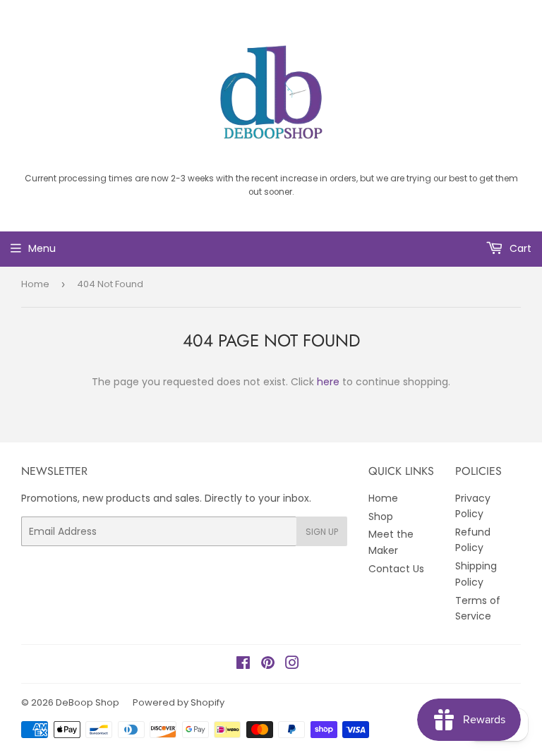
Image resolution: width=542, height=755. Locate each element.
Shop (380, 516)
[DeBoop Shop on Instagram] (292, 665)
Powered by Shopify (178, 702)
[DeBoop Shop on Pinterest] (267, 665)
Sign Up (322, 532)
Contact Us (396, 569)
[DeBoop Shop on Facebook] (243, 665)
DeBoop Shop (87, 702)
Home (35, 284)
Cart (519, 248)
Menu (42, 248)
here (328, 382)
